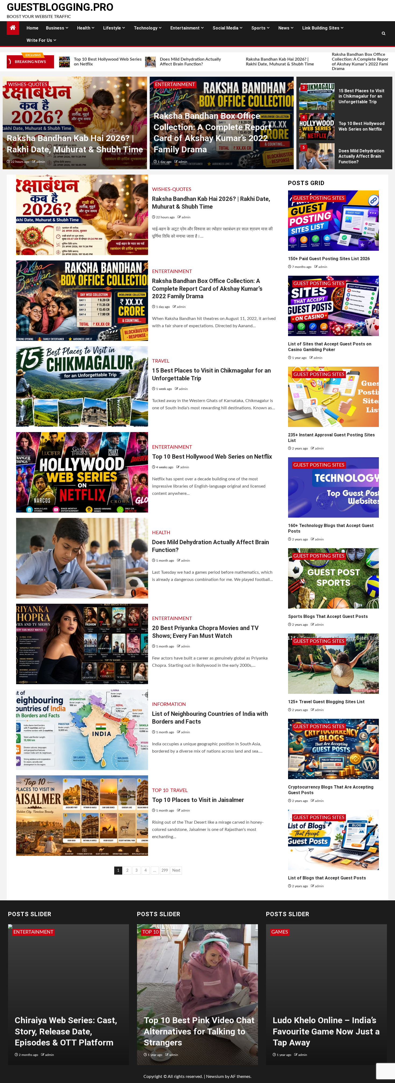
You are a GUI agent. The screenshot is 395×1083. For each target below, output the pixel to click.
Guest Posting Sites (318, 198)
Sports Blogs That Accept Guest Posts (328, 616)
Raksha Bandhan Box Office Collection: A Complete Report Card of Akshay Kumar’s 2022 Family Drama (318, 61)
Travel (160, 361)
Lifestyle (112, 28)
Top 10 (160, 790)
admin (40, 161)
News (283, 28)
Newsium (215, 1076)
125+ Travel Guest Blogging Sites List (326, 701)
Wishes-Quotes (27, 84)
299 (164, 870)
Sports (258, 28)
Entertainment (185, 28)
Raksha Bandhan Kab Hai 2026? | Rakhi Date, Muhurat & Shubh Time (232, 61)
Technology (145, 28)
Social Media (225, 28)
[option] (74, 123)
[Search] (383, 33)
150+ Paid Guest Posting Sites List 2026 (329, 258)
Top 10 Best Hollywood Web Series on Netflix (362, 126)
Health (83, 28)
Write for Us (39, 40)
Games (279, 932)
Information (169, 704)
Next (176, 870)
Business (55, 28)
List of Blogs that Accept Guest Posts (327, 878)
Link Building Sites (320, 28)
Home (32, 28)
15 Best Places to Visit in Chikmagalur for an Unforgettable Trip (362, 96)
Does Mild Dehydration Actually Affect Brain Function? (142, 61)
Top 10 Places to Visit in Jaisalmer (198, 800)
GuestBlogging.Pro (60, 7)
